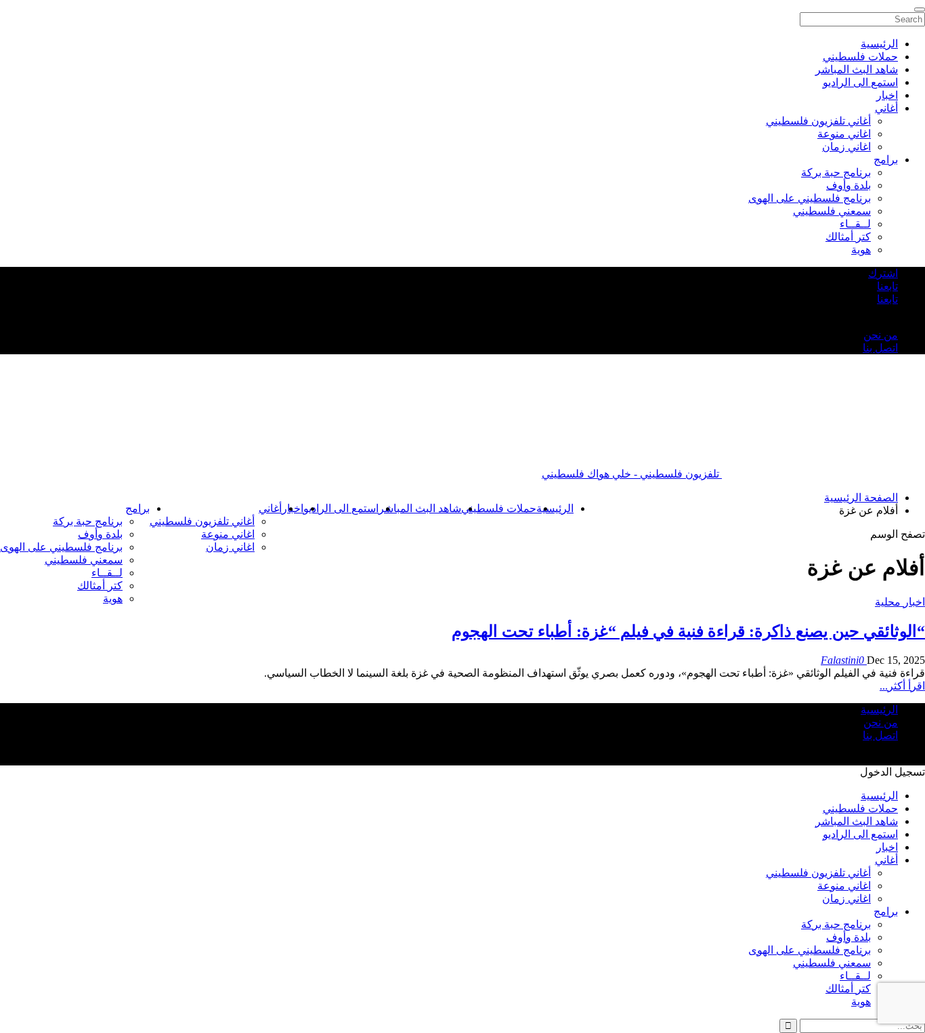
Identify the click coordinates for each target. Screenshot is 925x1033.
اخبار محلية (900, 602)
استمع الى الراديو (341, 508)
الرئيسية (555, 508)
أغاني (270, 508)
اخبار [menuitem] (887, 95)
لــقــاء (107, 572)
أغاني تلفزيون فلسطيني (202, 521)
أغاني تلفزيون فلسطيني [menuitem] (818, 121)
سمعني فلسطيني (84, 560)
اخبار (887, 847)
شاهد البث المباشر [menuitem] (856, 69)
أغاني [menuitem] (886, 108)
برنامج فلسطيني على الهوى (61, 547)
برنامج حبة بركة (88, 521)
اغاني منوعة (228, 534)
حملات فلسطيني (498, 508)
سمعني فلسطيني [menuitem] (832, 211)
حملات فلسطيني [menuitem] (860, 56)
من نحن (880, 335)
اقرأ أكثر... (902, 686)
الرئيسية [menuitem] (879, 43)
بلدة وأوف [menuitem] (848, 185)
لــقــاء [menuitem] (855, 224)
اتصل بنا (880, 348)
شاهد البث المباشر (420, 508)
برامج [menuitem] (886, 159)
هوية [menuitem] (861, 249)
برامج (137, 508)
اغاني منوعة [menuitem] (844, 134)
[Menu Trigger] (919, 9)
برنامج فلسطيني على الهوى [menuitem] (809, 198)
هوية (113, 598)
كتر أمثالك (100, 585)
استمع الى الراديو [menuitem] (860, 82)
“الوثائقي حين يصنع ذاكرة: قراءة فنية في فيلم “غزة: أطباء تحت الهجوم (688, 631)
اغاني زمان (230, 547)
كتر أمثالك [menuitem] (848, 237)
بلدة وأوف (100, 534)
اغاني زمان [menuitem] (846, 146)
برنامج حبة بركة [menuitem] (836, 172)
